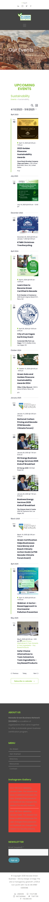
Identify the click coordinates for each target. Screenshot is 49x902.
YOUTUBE (33, 894)
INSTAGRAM (20, 896)
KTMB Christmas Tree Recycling (25, 244)
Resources (14, 763)
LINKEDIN (20, 894)
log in (25, 3)
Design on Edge (30, 879)
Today (25, 673)
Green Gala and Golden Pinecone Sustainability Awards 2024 (25, 379)
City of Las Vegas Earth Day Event (26, 335)
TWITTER (34, 896)
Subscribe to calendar (23, 681)
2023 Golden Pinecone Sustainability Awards (24, 153)
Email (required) (16, 847)
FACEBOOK (27, 899)
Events (13, 99)
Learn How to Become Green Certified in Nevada (27, 288)
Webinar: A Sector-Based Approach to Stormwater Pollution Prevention (27, 607)
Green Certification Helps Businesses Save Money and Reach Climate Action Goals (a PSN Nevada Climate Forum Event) (27, 549)
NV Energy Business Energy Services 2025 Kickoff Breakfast (27, 461)
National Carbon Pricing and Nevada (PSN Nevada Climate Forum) (27, 423)
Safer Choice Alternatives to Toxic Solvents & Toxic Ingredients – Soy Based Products (27, 657)
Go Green (14, 749)
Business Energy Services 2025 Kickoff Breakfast (26, 502)
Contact (13, 768)
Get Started (15, 754)
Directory (14, 759)
